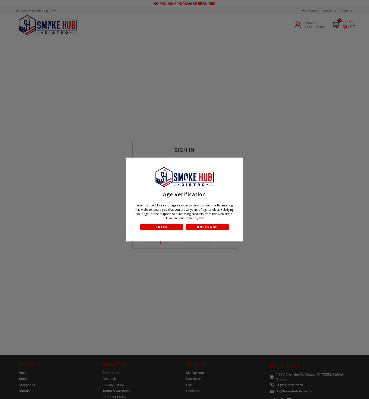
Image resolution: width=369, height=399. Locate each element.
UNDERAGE (207, 227)
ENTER (162, 227)
